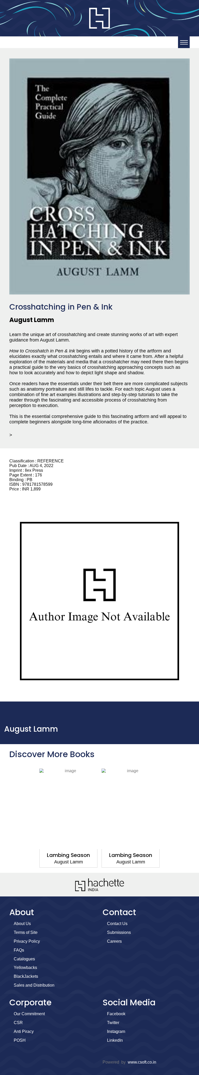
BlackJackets (26, 976)
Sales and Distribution (34, 985)
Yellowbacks (25, 967)
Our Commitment (29, 1014)
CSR (18, 1022)
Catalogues (24, 959)
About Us (22, 923)
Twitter (113, 1022)
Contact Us (117, 923)
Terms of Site (26, 932)
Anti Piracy (24, 1031)
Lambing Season (68, 855)
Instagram (116, 1031)
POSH (20, 1040)
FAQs (19, 950)
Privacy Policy (27, 941)
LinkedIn (115, 1040)
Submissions (119, 932)
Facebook (116, 1014)
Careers (114, 941)
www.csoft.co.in (142, 1062)
